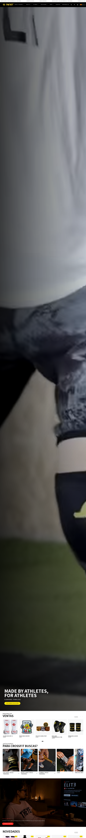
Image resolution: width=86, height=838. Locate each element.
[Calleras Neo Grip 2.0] (10, 727)
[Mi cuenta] (74, 4)
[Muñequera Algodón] (75, 727)
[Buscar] (71, 4)
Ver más (76, 716)
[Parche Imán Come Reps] (26, 727)
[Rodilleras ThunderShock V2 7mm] (59, 727)
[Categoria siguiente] (82, 746)
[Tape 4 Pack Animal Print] (43, 727)
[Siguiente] (82, 716)
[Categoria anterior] (80, 746)
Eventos (58, 4)
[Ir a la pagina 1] (42, 741)
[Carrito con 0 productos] (77, 4)
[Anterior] (80, 716)
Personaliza (65, 4)
